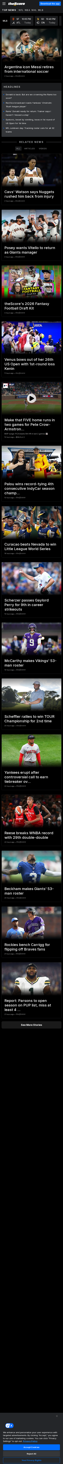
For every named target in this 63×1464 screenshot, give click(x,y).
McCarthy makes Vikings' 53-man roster (30, 663)
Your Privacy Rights (31, 1460)
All (18, 148)
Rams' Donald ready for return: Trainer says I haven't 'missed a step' (28, 113)
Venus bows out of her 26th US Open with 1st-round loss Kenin (29, 364)
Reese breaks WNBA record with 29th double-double (28, 835)
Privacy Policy (30, 1441)
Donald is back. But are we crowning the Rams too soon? (31, 96)
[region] (31, 1438)
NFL (21, 10)
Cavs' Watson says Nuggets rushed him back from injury (29, 194)
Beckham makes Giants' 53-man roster (29, 891)
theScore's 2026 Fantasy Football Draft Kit (26, 306)
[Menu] (4, 3)
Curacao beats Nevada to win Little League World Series (30, 546)
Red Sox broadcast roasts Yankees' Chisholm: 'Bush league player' (29, 105)
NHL (34, 10)
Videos (43, 148)
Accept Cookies (31, 1447)
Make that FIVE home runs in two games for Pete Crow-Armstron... (29, 424)
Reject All (31, 1454)
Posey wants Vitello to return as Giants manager (29, 250)
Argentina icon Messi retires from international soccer (29, 69)
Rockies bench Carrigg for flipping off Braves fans (27, 946)
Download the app (50, 3)
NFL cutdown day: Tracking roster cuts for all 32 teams (30, 130)
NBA (27, 10)
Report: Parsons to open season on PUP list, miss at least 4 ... (27, 1005)
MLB (41, 10)
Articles (29, 148)
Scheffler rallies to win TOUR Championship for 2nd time (29, 718)
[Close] (57, 1416)
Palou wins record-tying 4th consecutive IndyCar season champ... (29, 488)
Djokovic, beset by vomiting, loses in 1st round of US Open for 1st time (30, 121)
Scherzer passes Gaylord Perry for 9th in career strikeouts (26, 604)
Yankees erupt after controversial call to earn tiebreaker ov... (26, 777)
